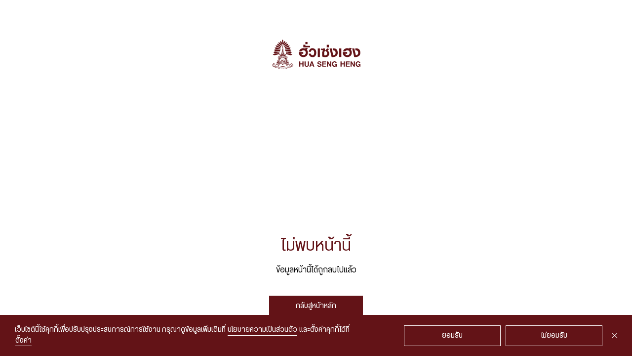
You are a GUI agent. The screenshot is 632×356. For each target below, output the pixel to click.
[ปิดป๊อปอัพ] (614, 335)
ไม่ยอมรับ (554, 335)
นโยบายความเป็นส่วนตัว (262, 329)
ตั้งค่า (23, 340)
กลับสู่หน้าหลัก (316, 306)
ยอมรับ (452, 335)
